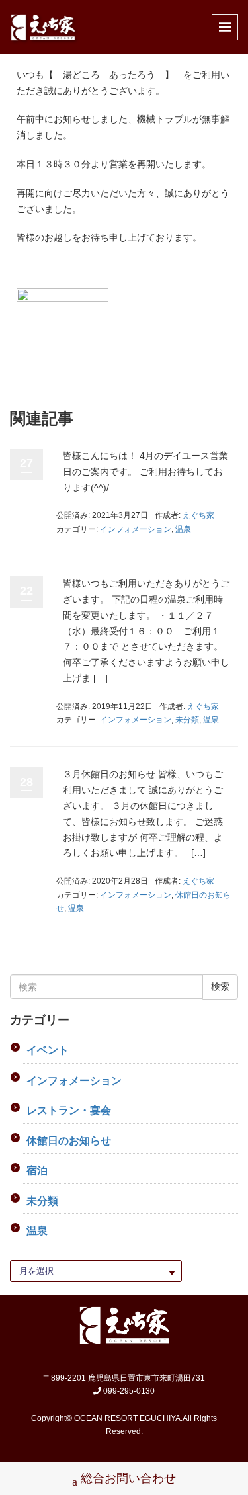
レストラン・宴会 (68, 1110)
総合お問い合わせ (128, 1478)
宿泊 (37, 1170)
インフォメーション (135, 529)
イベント (47, 1050)
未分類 (187, 719)
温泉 (183, 529)
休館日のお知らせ (68, 1140)
